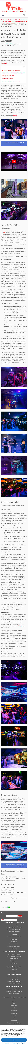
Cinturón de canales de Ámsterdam (14, 956)
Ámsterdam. (4, 63)
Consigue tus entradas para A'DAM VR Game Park (14, 143)
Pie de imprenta (22, 1043)
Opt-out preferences (7, 1043)
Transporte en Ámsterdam (14, 986)
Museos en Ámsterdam (14, 937)
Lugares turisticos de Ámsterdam (14, 924)
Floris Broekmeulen (10, 44)
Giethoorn (14, 1001)
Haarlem (14, 1003)
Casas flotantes (14, 971)
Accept (14, 1040)
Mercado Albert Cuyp (14, 958)
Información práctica (14, 974)
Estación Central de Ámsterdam (14, 989)
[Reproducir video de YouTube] (14, 161)
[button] (26, 1026)
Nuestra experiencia (8, 78)
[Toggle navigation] (3, 15)
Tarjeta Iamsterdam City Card (14, 977)
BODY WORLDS (14, 941)
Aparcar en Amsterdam (14, 993)
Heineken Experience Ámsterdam (14, 946)
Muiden (14, 1007)
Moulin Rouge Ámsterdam (14, 931)
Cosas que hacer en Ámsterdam (14, 922)
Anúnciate (14, 1015)
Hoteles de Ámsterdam (14, 967)
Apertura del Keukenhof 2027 (14, 929)
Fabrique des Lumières (14, 944)
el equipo (20, 626)
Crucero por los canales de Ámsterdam (14, 927)
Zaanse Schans (14, 1005)
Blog (14, 1018)
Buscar (20, 916)
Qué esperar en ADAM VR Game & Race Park (14, 72)
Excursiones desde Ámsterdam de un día (14, 997)
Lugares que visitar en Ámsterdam (14, 951)
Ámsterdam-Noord (14, 960)
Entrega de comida (14, 979)
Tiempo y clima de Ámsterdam (14, 981)
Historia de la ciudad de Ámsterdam (14, 983)
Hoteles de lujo (14, 969)
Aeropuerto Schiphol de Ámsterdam (14, 991)
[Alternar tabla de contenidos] (23, 67)
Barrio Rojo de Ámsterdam (14, 954)
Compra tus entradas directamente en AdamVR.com (14, 865)
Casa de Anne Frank (14, 939)
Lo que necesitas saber (8, 75)
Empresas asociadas (14, 1023)
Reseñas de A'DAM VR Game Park (11, 81)
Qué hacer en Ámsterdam (7, 19)
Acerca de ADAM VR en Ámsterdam (11, 70)
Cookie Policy (14, 1020)
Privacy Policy (15, 1043)
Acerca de (14, 1013)
